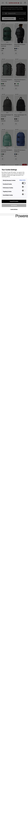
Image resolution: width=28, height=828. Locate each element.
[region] (14, 497)
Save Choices (14, 205)
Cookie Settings (14, 209)
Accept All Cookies (14, 201)
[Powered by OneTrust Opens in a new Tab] (21, 215)
